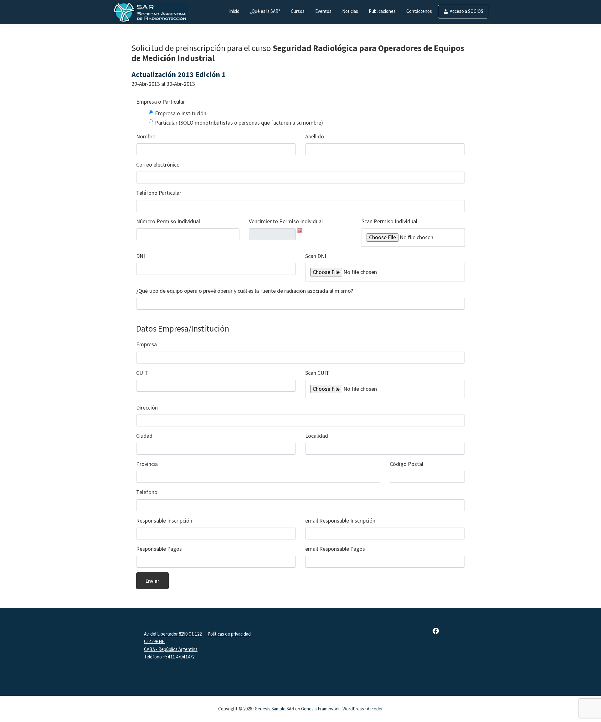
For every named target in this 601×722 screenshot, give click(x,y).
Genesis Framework (320, 709)
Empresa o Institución (180, 113)
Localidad (316, 435)
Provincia (147, 463)
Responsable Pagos (159, 548)
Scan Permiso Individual (389, 221)
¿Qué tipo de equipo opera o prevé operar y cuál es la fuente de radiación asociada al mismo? (244, 290)
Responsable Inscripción (164, 520)
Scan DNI (315, 256)
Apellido (314, 136)
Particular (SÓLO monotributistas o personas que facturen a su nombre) (239, 122)
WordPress (353, 709)
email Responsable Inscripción (340, 520)
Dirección (147, 407)
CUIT (142, 372)
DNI (140, 256)
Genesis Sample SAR (274, 709)
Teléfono (146, 492)
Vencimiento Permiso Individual (286, 221)
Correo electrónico (158, 164)
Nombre (145, 136)
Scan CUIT (317, 372)
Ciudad (144, 435)
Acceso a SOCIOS (466, 11)
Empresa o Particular (160, 101)
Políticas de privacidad (229, 634)
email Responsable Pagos (335, 548)
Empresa (146, 344)
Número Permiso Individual (168, 221)
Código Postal (406, 463)
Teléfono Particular (158, 192)
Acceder (375, 709)
